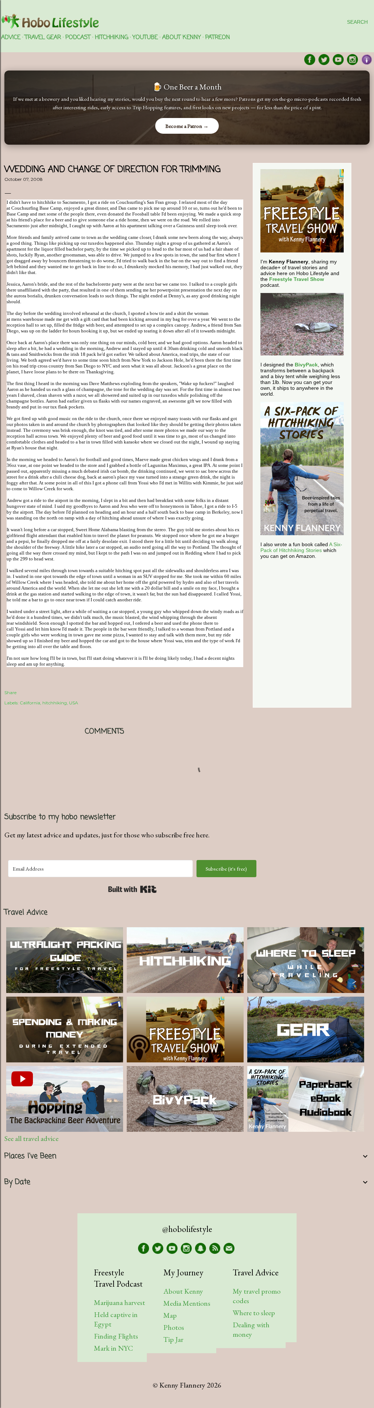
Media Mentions (186, 1303)
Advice (10, 37)
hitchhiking (54, 702)
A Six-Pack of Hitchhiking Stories (301, 547)
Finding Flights (116, 1336)
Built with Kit (132, 889)
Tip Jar (173, 1339)
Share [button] (10, 692)
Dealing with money (251, 1329)
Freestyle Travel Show (296, 279)
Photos (173, 1327)
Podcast (78, 37)
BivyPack (306, 365)
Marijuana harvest (119, 1302)
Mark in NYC (113, 1348)
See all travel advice (31, 1138)
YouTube (145, 37)
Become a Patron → (187, 125)
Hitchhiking (111, 37)
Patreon (217, 37)
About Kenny (181, 37)
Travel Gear (43, 37)
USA (73, 702)
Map (170, 1315)
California (30, 702)
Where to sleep (254, 1312)
